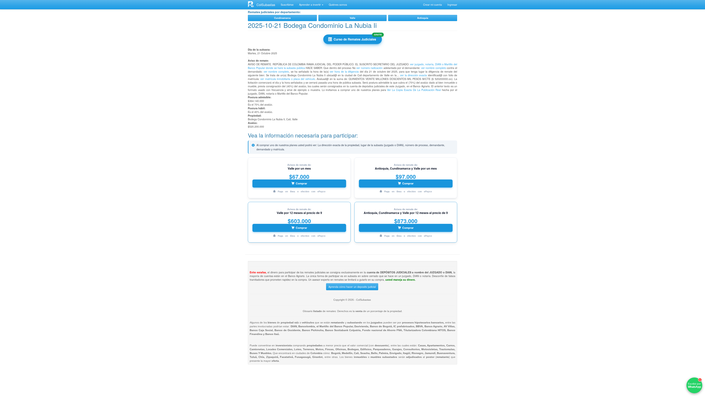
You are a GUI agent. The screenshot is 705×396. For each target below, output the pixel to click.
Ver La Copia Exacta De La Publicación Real (414, 90)
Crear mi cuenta (432, 4)
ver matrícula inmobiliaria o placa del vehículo (287, 79)
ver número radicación (369, 68)
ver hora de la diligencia (344, 71)
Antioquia (422, 18)
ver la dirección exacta (413, 75)
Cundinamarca (282, 18)
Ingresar (452, 4)
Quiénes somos (338, 4)
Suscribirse (287, 4)
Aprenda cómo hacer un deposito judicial (352, 287)
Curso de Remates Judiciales (355, 39)
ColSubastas (265, 4)
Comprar (301, 183)
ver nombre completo (433, 68)
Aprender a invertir (310, 4)
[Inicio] (252, 4)
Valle (352, 18)
